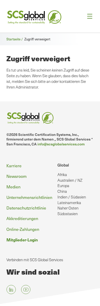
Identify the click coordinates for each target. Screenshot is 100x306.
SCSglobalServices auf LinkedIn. (11, 289)
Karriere (14, 165)
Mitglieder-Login (22, 239)
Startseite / (15, 39)
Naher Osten (67, 208)
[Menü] (88, 16)
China (62, 191)
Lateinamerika (69, 202)
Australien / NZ (69, 180)
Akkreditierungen (22, 218)
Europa (63, 185)
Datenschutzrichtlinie (26, 208)
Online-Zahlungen (22, 229)
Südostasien (67, 213)
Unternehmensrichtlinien (29, 197)
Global (63, 165)
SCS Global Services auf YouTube (26, 289)
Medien (13, 186)
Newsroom (16, 176)
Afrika (62, 174)
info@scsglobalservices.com (61, 144)
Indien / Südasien (71, 196)
